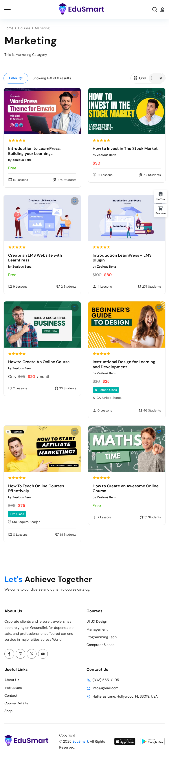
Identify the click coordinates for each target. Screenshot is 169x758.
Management (97, 629)
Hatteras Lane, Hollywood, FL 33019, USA (125, 696)
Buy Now (161, 213)
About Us (11, 680)
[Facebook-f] (9, 654)
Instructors (13, 687)
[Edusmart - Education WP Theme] (81, 9)
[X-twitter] (32, 654)
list (159, 78)
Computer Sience (100, 644)
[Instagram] (20, 654)
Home (8, 28)
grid (142, 78)
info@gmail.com (105, 688)
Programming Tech (101, 637)
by (19, 160)
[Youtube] (43, 654)
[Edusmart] (26, 745)
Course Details (16, 703)
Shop (8, 711)
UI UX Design (96, 621)
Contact (10, 695)
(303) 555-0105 (105, 680)
